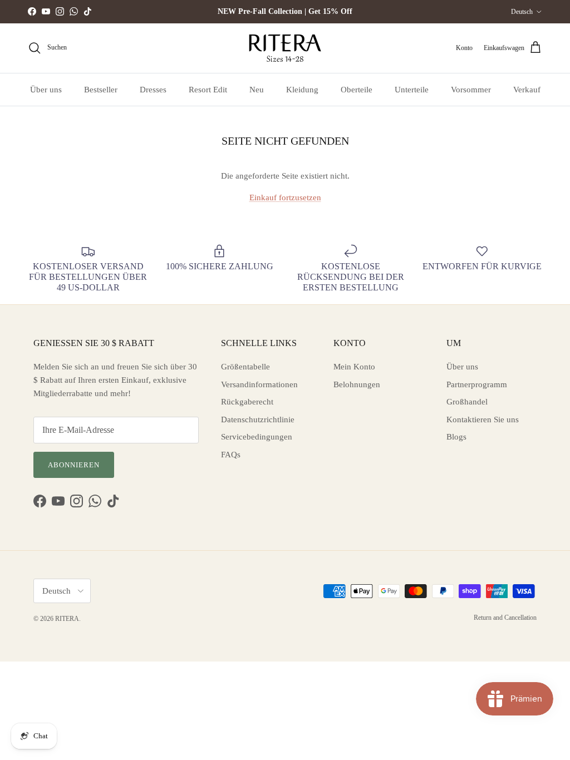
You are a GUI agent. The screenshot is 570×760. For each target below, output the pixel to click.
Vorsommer (471, 89)
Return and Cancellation (505, 617)
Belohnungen (356, 384)
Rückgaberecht (247, 401)
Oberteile (356, 89)
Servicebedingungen (256, 436)
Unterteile (412, 89)
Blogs (456, 436)
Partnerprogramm (476, 384)
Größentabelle (245, 366)
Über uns (46, 89)
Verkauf (526, 89)
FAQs (230, 454)
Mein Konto (354, 366)
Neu (256, 89)
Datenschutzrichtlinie (257, 419)
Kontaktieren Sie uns (482, 419)
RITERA (67, 619)
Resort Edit (208, 89)
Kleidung (302, 89)
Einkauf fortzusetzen (285, 197)
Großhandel (467, 401)
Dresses (153, 89)
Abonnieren (74, 465)
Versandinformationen (259, 384)
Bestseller (100, 89)
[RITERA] (285, 48)
